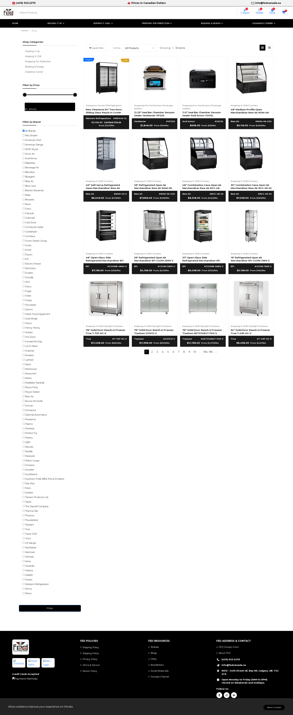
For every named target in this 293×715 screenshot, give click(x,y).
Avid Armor (31, 158)
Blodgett (30, 176)
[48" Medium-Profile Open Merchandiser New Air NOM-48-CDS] (251, 79)
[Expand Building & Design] (24, 66)
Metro (28, 378)
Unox (28, 538)
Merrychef (30, 373)
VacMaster (30, 547)
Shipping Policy (91, 647)
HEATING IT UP (54, 23)
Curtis (28, 245)
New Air (29, 396)
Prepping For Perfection (148, 105)
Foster (28, 300)
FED (27, 282)
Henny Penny (32, 327)
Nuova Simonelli (33, 401)
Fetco (28, 286)
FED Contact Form (229, 647)
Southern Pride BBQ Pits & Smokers (44, 479)
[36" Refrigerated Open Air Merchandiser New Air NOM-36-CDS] (155, 155)
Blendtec (30, 172)
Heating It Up (32, 51)
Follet (28, 295)
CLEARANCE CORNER (262, 23)
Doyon (28, 254)
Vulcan (28, 579)
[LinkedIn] (234, 695)
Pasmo (29, 424)
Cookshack (31, 231)
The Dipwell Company (37, 506)
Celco (28, 208)
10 (195, 351)
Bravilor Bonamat (34, 190)
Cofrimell (30, 218)
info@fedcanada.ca (268, 3)
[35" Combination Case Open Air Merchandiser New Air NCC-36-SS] (251, 155)
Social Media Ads (159, 671)
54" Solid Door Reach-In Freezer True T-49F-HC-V (250, 331)
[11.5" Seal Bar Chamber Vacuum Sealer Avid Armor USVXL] (203, 79)
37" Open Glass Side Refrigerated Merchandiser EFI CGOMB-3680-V (201, 259)
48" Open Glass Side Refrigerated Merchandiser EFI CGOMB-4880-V (105, 259)
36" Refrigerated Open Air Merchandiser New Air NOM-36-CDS (153, 186)
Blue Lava (30, 186)
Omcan (29, 405)
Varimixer (30, 552)
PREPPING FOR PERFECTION (155, 23)
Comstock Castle (34, 227)
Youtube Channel (160, 676)
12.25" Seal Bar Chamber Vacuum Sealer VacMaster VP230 (154, 114)
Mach (28, 364)
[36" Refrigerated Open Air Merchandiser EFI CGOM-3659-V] (155, 227)
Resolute (30, 456)
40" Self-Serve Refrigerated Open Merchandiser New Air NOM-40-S (103, 186)
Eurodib (29, 277)
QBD (28, 442)
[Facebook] (219, 695)
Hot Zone (30, 337)
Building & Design (34, 66)
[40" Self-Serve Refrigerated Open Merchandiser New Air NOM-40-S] (106, 155)
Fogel (28, 291)
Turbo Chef (31, 533)
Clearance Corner (95, 105)
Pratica (29, 437)
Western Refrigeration (37, 584)
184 (205, 351)
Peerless (29, 428)
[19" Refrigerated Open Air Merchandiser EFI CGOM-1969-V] (251, 227)
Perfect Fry (31, 433)
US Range (30, 543)
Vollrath (29, 575)
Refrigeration (114, 105)
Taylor (28, 501)
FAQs (153, 659)
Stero (28, 488)
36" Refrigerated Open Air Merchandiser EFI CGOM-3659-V (153, 259)
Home (15, 23)
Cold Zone (30, 222)
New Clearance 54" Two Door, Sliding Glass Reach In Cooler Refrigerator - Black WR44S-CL (105, 111)
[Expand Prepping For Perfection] (24, 61)
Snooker (29, 469)
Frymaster (30, 305)
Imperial (29, 350)
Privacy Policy (90, 659)
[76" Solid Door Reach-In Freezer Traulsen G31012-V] (155, 300)
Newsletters (157, 665)
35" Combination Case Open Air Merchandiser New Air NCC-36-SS (251, 186)
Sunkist (29, 492)
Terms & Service (91, 665)
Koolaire (29, 355)
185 (211, 351)
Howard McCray (33, 341)
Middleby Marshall (34, 382)
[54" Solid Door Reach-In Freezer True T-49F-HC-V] (251, 300)
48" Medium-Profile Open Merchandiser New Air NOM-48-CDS (250, 111)
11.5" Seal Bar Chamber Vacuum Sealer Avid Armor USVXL (201, 114)
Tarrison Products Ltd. (37, 497)
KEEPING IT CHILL (102, 23)
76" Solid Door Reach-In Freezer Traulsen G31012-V (154, 331)
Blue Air (29, 181)
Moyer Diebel (32, 392)
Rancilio (29, 446)
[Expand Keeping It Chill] (24, 56)
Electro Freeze (33, 263)
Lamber (29, 359)
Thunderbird (31, 520)
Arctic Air (30, 153)
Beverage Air (32, 167)
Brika (28, 195)
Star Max (29, 483)
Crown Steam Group (36, 240)
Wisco (28, 593)
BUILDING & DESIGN (210, 23)
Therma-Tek (31, 511)
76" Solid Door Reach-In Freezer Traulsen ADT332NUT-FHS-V (202, 331)
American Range (34, 144)
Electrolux (30, 268)
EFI (27, 259)
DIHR (28, 250)
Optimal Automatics (36, 414)
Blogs (154, 653)
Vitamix (29, 570)
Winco (28, 588)
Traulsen (29, 524)
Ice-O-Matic (31, 346)
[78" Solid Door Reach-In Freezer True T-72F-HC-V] (106, 300)
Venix (28, 561)
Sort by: (117, 48)
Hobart (29, 332)
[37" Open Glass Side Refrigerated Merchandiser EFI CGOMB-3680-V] (203, 227)
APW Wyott (31, 149)
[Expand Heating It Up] (24, 51)
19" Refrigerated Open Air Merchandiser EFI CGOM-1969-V (250, 259)
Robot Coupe (32, 460)
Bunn (28, 204)
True (27, 529)
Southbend (31, 474)
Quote (272, 12)
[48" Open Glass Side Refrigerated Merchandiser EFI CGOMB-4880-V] (106, 227)
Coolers (253, 105)
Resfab (29, 451)
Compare (245, 12)
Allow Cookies (274, 707)
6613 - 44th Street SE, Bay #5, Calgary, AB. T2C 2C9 (250, 672)
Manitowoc (31, 369)
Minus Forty (31, 387)
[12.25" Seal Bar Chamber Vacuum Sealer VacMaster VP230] (155, 79)
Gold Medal (31, 318)
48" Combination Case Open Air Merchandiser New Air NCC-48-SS (201, 186)
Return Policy (90, 671)
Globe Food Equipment (37, 314)
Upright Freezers (113, 326)
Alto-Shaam (31, 135)
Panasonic (30, 419)
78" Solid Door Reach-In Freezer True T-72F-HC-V (105, 331)
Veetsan (29, 556)
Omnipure (30, 410)
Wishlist (259, 12)
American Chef (33, 140)
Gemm (29, 309)
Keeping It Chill (239, 105)
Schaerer (30, 465)
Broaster (29, 199)
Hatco (28, 323)
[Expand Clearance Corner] (24, 71)
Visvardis (29, 566)
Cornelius (30, 236)
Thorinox (29, 515)
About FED (225, 653)
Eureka (29, 273)
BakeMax (30, 163)
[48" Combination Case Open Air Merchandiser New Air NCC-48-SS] (203, 155)
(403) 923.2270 (26, 3)
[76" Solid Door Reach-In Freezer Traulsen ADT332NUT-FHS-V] (203, 300)
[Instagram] (227, 695)
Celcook (29, 213)
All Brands (30, 131)
